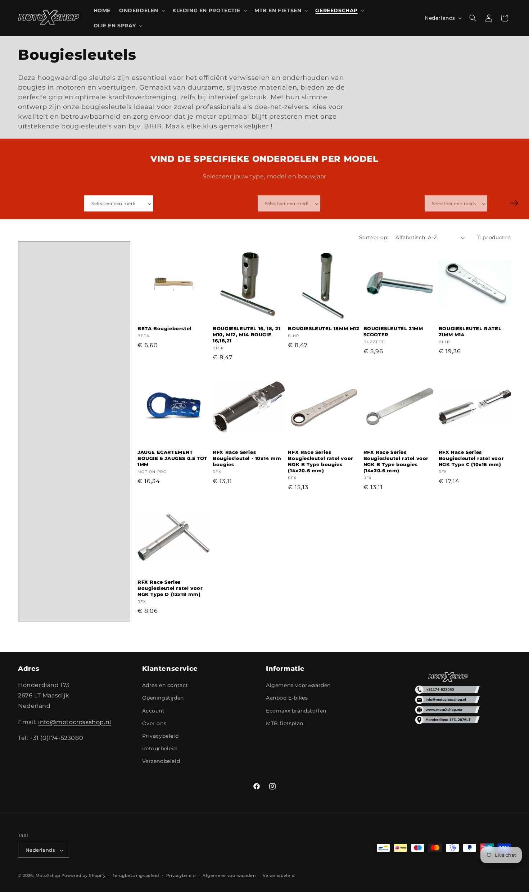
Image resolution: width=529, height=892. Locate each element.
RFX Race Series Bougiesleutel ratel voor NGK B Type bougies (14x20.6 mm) (320, 461)
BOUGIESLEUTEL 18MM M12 (323, 328)
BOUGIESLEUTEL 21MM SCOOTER (393, 331)
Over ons (154, 723)
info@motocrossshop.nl (74, 722)
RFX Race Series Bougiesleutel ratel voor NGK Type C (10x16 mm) (471, 458)
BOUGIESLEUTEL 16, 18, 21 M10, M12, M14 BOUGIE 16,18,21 (246, 334)
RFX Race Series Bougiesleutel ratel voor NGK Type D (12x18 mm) (170, 588)
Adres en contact (165, 685)
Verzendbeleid (161, 761)
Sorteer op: (373, 237)
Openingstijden (163, 698)
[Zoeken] (514, 203)
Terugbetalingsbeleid (136, 875)
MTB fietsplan (284, 723)
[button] (141, 10)
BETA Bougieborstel (164, 328)
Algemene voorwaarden (298, 685)
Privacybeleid (160, 736)
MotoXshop (48, 875)
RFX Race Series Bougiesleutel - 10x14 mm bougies (247, 458)
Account (153, 710)
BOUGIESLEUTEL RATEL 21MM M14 (470, 331)
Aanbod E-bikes (287, 698)
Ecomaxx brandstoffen (296, 710)
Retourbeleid (159, 748)
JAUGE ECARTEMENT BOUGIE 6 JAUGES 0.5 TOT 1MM (172, 458)
